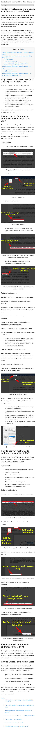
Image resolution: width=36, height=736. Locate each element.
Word (2, 698)
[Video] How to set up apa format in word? (16, 726)
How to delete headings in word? (14, 722)
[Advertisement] (18, 17)
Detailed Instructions (10, 71)
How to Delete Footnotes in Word (11, 75)
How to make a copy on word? (13, 719)
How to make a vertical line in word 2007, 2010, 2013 (19, 715)
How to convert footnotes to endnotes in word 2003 (16, 73)
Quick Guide (8, 70)
